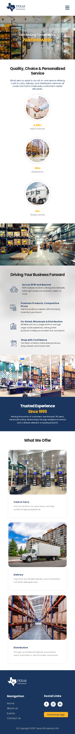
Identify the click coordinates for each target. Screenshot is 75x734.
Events (11, 713)
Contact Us (14, 718)
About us (12, 708)
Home (10, 703)
